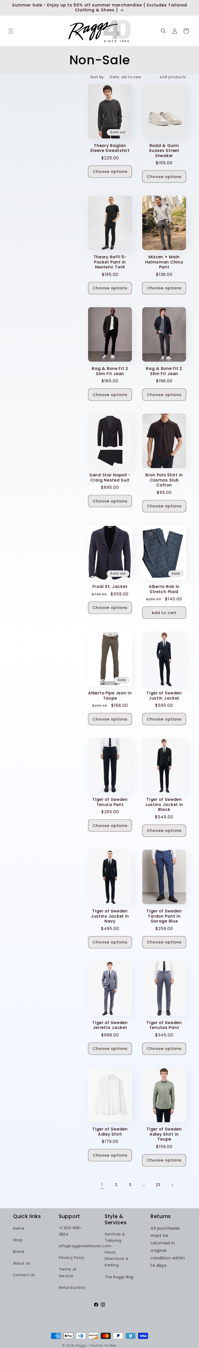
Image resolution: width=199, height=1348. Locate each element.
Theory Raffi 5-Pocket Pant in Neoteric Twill (110, 261)
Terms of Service (68, 1272)
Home (18, 1228)
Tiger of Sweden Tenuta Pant (110, 802)
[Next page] (172, 1185)
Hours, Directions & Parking (117, 1259)
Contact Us (24, 1274)
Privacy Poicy (71, 1257)
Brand (18, 1251)
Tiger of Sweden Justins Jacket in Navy (110, 916)
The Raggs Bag (119, 1277)
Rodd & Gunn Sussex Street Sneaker (164, 150)
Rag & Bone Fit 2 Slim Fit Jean (110, 371)
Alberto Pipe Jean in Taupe (110, 696)
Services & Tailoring (115, 1237)
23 (158, 1184)
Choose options (110, 171)
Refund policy (72, 1287)
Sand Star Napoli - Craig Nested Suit (110, 477)
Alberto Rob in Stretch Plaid (164, 589)
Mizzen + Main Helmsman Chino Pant (164, 261)
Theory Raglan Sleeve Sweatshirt (110, 148)
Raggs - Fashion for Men (96, 1345)
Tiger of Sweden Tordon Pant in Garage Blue (164, 916)
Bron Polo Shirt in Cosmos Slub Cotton (164, 479)
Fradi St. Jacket (110, 586)
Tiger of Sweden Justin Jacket (164, 696)
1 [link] (102, 1185)
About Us (21, 1263)
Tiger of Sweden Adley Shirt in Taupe (164, 1134)
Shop (18, 1240)
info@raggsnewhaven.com (85, 1246)
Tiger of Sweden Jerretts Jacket (110, 1025)
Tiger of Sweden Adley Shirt (110, 1132)
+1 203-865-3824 (70, 1231)
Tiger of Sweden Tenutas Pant (164, 1025)
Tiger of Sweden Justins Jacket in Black (164, 804)
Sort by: (97, 77)
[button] (11, 31)
